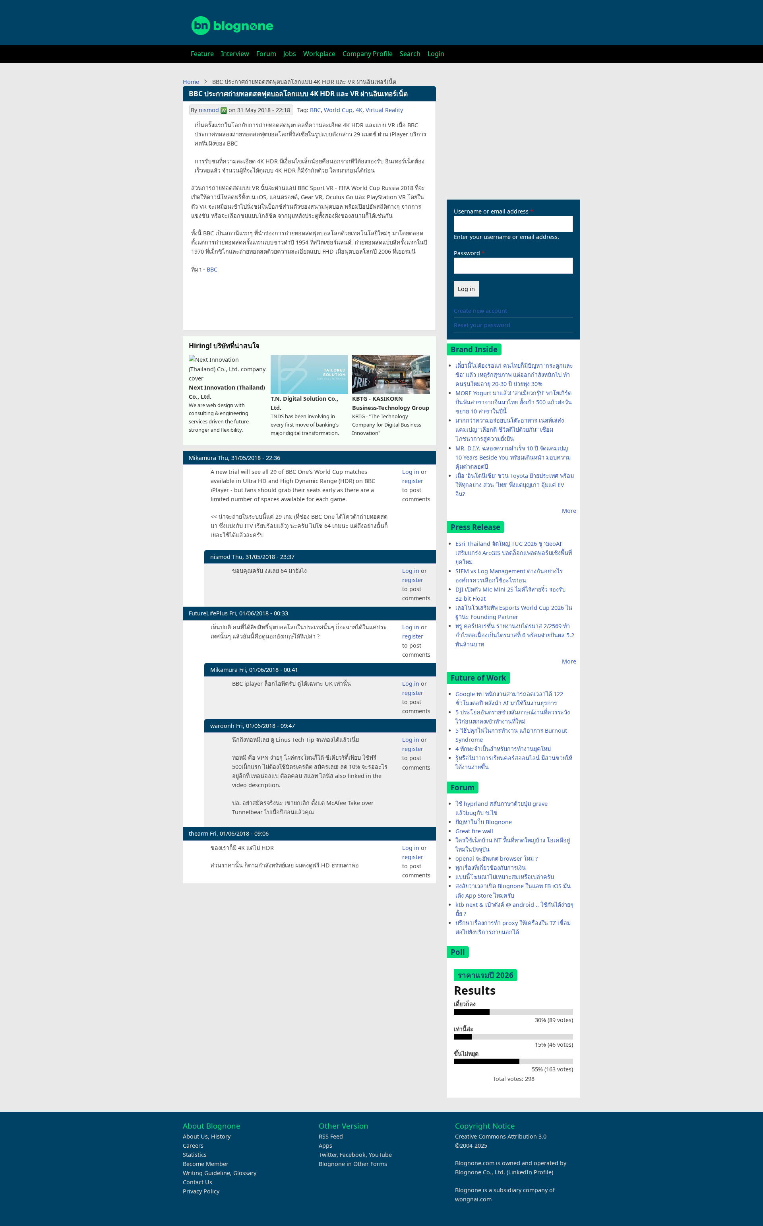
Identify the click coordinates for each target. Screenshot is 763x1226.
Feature (202, 53)
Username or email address (491, 211)
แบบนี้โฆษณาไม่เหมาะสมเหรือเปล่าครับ (504, 877)
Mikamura (202, 458)
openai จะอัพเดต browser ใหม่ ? (496, 858)
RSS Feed (331, 1136)
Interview (235, 53)
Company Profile (368, 53)
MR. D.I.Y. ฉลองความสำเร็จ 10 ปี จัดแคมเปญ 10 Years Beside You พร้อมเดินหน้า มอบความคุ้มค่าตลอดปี (513, 457)
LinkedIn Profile (530, 1172)
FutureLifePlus (208, 613)
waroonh (222, 725)
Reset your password (482, 325)
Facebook (353, 1154)
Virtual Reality (384, 110)
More (569, 510)
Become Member (206, 1164)
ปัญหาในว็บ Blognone (483, 822)
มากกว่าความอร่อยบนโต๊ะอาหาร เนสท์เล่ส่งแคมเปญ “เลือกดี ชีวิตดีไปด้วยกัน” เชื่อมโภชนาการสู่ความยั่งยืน (509, 429)
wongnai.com (473, 1199)
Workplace (319, 53)
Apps (325, 1145)
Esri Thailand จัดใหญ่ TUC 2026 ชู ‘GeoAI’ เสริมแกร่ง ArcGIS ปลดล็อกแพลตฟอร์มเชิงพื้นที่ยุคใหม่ (513, 553)
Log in (410, 471)
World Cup (338, 110)
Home (191, 81)
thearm (198, 833)
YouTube (380, 1154)
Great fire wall (474, 831)
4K (359, 110)
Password (467, 253)
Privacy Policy (201, 1191)
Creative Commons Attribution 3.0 (500, 1136)
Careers (193, 1145)
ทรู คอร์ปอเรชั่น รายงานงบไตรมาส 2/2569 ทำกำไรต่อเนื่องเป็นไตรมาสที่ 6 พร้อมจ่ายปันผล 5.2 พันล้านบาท (514, 635)
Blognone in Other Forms (353, 1164)
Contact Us (197, 1182)
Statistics (195, 1154)
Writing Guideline (206, 1173)
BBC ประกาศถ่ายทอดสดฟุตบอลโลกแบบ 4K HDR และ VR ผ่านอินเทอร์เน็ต (298, 93)
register (412, 481)
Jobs (289, 53)
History (220, 1136)
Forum (266, 53)
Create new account (480, 310)
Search (410, 53)
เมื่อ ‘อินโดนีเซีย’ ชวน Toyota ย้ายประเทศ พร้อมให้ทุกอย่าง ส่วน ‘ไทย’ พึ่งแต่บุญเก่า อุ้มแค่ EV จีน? (514, 485)
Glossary (244, 1173)
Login (436, 53)
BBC (315, 110)
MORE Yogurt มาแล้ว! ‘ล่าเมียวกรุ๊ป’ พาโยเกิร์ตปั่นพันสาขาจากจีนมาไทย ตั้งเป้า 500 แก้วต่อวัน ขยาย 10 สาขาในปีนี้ (513, 402)
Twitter (328, 1154)
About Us (195, 1136)
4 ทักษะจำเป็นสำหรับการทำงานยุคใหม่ (503, 749)
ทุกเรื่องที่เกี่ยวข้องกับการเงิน (490, 867)
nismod (209, 110)
